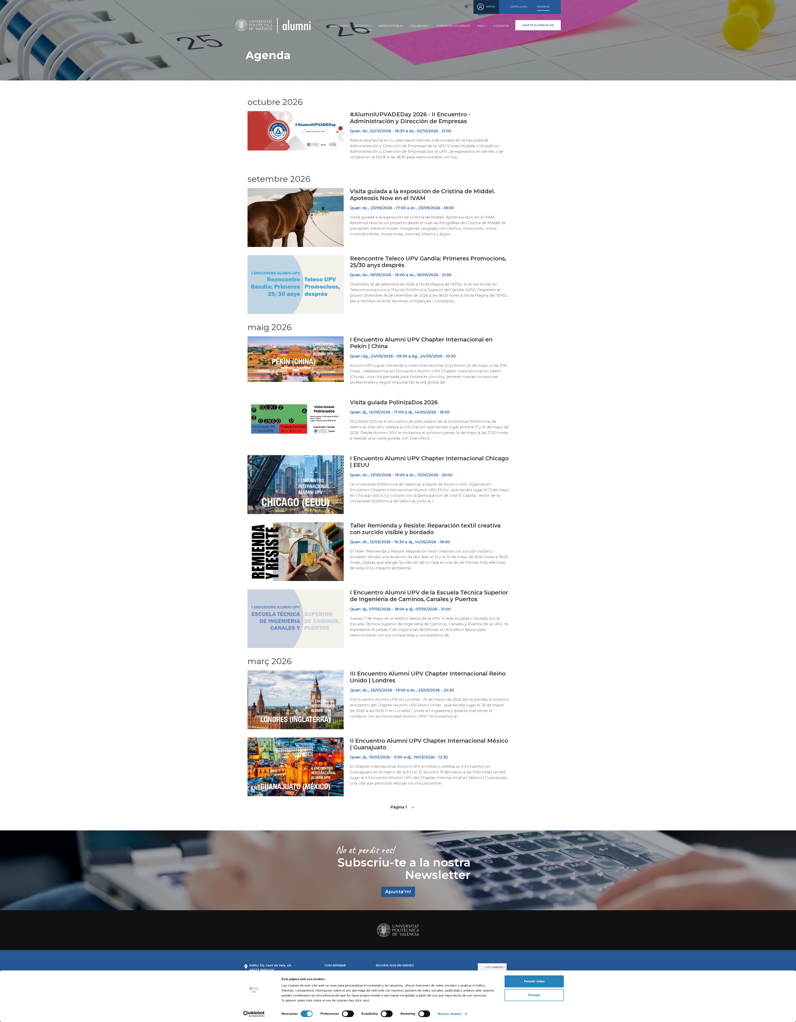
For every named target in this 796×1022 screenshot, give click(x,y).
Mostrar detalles (450, 1014)
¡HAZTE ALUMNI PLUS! (538, 25)
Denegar (534, 995)
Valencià (543, 6)
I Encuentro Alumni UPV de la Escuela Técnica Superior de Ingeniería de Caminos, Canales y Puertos (429, 596)
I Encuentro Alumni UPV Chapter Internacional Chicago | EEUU (429, 461)
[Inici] (297, 25)
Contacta (501, 25)
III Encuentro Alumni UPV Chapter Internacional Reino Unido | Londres (428, 677)
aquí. (366, 1000)
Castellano (518, 6)
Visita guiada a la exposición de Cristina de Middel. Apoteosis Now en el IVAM (422, 194)
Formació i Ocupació (453, 25)
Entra (491, 6)
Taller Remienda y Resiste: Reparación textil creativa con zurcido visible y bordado (425, 529)
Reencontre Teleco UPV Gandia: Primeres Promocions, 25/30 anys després (428, 262)
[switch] (348, 1013)
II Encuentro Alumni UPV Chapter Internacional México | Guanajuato (429, 744)
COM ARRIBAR (335, 965)
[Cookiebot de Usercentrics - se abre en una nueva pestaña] (254, 1014)
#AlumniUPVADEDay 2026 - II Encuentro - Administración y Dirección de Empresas (410, 117)
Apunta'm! (398, 891)
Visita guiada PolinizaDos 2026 (394, 402)
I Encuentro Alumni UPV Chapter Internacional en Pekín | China (421, 343)
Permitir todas (534, 981)
